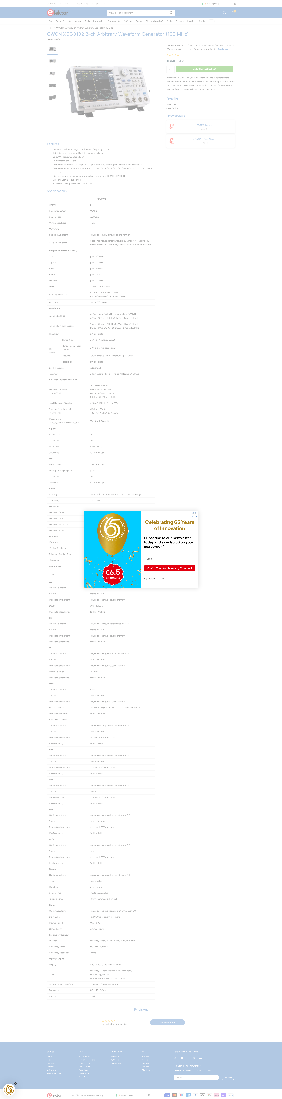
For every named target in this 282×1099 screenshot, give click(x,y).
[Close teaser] (15, 1083)
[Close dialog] (194, 514)
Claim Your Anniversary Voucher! (169, 568)
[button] (9, 1090)
